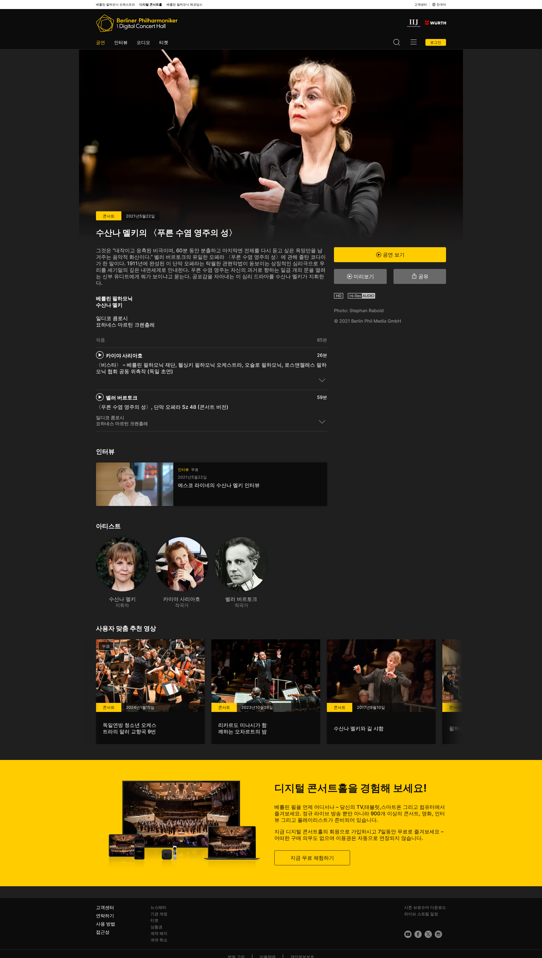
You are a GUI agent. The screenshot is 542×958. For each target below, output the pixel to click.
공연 (100, 42)
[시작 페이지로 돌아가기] (137, 23)
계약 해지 (158, 933)
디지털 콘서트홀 (150, 4)
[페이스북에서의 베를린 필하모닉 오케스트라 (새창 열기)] (418, 934)
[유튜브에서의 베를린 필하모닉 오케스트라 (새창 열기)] (408, 934)
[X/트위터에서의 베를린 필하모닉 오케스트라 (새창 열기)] (428, 934)
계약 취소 (158, 939)
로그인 (435, 42)
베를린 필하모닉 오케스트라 (115, 4)
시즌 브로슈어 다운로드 (425, 907)
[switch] (322, 380)
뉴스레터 (158, 907)
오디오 (143, 42)
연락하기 (105, 915)
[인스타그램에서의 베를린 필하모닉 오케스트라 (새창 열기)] (438, 934)
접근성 (103, 932)
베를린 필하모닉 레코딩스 (184, 4)
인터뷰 (121, 42)
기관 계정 (158, 913)
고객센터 (420, 4)
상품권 (156, 926)
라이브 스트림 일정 (421, 913)
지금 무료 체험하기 (312, 858)
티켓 (163, 42)
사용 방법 (105, 924)
